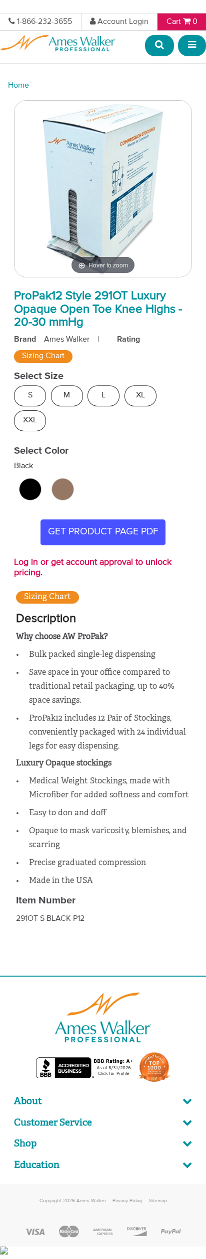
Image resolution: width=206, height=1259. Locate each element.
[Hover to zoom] (103, 189)
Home (18, 86)
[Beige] (62, 489)
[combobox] (160, 46)
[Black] (30, 489)
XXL (30, 420)
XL (140, 395)
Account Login (123, 22)
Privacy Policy (127, 1200)
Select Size (39, 376)
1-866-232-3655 (44, 22)
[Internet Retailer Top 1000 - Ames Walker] (154, 1081)
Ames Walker (67, 340)
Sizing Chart (43, 356)
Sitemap (158, 1200)
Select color (41, 451)
